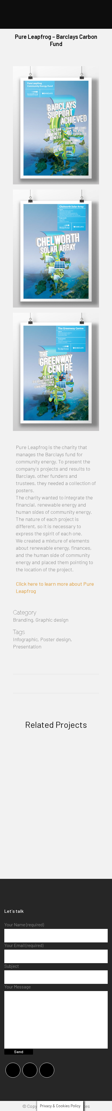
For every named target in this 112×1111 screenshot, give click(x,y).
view (56, 789)
